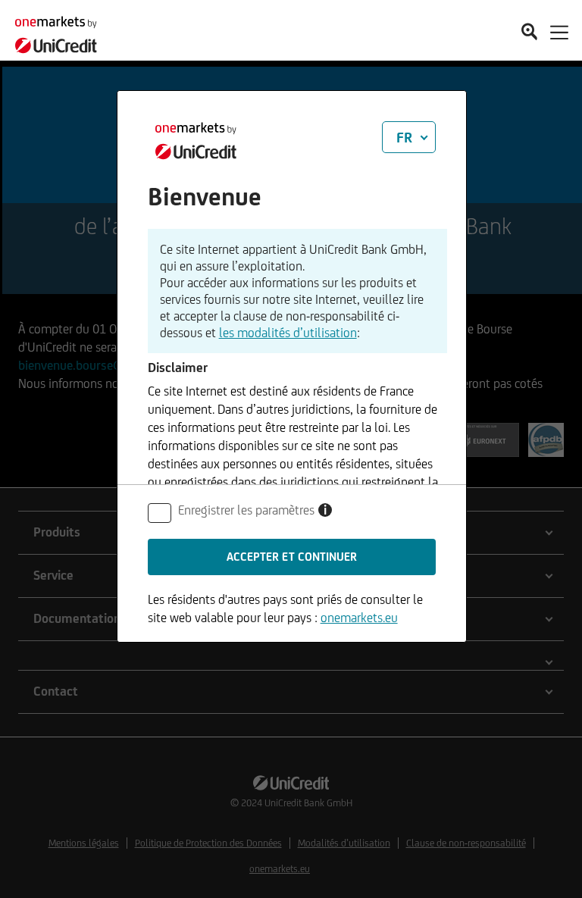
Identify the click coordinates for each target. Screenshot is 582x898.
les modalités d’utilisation (288, 332)
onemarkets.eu (359, 617)
